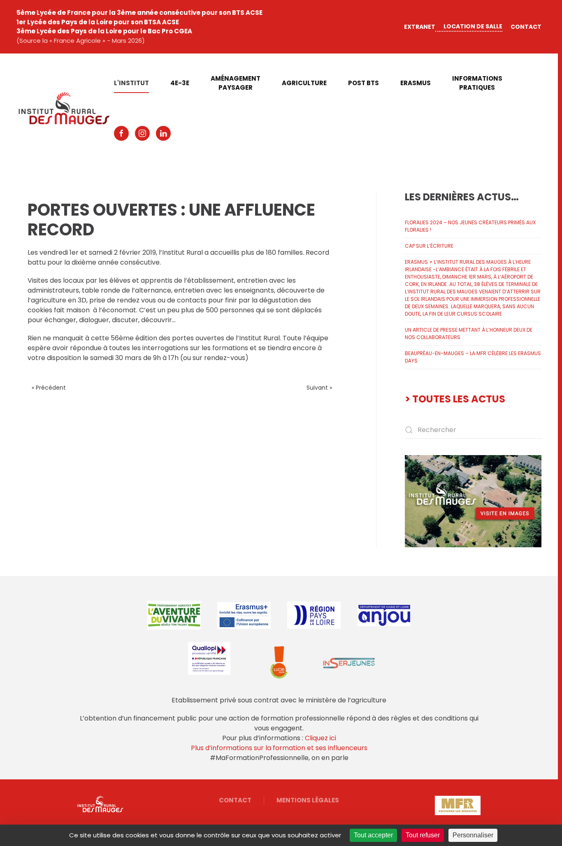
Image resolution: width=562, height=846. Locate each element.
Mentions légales (307, 800)
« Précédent (49, 387)
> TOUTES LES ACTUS (455, 399)
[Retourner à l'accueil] (65, 108)
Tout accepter (373, 835)
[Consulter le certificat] (209, 658)
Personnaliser (473, 835)
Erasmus (415, 83)
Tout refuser (423, 835)
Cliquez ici (320, 738)
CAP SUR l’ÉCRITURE (429, 245)
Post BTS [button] (363, 83)
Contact (526, 27)
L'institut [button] (131, 83)
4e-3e (179, 83)
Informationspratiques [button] (477, 83)
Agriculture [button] (304, 83)
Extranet (419, 27)
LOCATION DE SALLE (473, 26)
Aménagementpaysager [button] (235, 83)
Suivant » (319, 387)
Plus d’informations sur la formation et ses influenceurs (279, 748)
